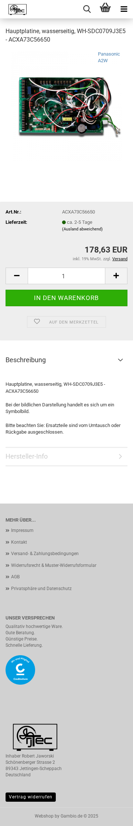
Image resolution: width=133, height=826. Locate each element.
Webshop (44, 816)
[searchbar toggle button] (87, 9)
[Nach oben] (113, 815)
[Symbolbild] (66, 105)
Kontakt (19, 542)
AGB (15, 576)
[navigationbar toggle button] (124, 9)
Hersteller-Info (27, 456)
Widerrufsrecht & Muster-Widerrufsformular (53, 565)
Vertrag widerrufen (30, 796)
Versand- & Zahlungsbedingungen (45, 553)
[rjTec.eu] (15, 9)
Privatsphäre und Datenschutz (41, 588)
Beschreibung (26, 360)
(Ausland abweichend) (82, 229)
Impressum (22, 530)
